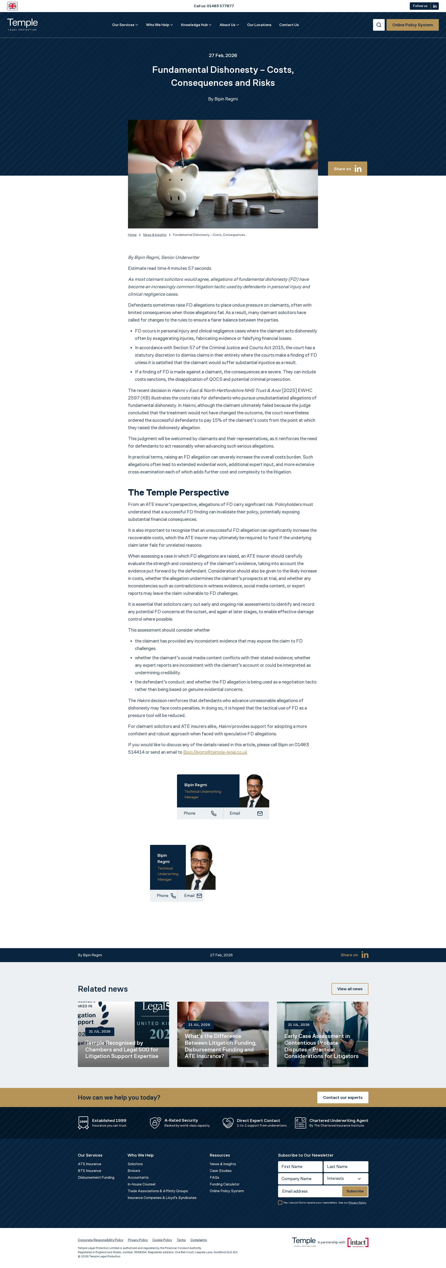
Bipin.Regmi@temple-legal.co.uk (215, 752)
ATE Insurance (89, 1164)
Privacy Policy (357, 1202)
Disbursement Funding (96, 1177)
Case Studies (221, 1170)
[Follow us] (435, 6)
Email (235, 813)
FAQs (214, 1177)
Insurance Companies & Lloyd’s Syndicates (162, 1197)
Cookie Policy (162, 1240)
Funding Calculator (224, 1184)
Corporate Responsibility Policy (100, 1240)
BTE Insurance (89, 1170)
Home (132, 235)
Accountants (138, 1177)
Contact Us (289, 25)
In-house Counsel (141, 1184)
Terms (181, 1240)
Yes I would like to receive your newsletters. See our (324, 1202)
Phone (189, 813)
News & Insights (155, 235)
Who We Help (157, 25)
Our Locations (259, 25)
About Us (227, 25)
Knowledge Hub (194, 25)
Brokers (134, 1170)
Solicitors (135, 1164)
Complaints (198, 1240)
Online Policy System (227, 1191)
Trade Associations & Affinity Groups (158, 1191)
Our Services (123, 25)
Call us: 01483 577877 (214, 6)
